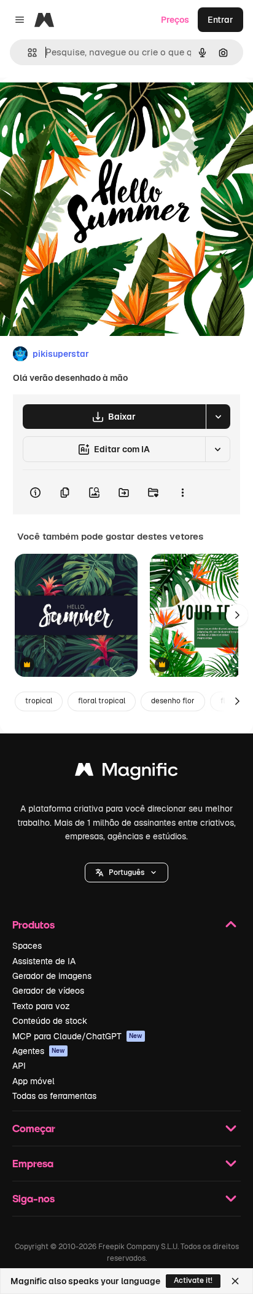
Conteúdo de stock (49, 1020)
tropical (38, 701)
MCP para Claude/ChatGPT (77, 1036)
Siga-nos (33, 1198)
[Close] (235, 1281)
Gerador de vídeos (48, 990)
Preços (175, 19)
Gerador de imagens (51, 975)
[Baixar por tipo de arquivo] (218, 416)
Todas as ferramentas (54, 1095)
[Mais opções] (182, 492)
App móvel (33, 1081)
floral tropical (101, 701)
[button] (126, 872)
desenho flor (173, 701)
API (19, 1065)
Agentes (38, 1050)
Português (126, 872)
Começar (33, 1128)
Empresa (32, 1163)
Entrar (220, 19)
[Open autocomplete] (27, 52)
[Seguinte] (237, 615)
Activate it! (193, 1280)
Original (78, 105)
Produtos (33, 924)
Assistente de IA (44, 961)
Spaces (27, 945)
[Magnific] (126, 772)
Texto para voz (41, 1006)
